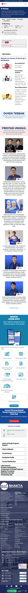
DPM (16, 501)
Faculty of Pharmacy (5, 513)
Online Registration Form (6, 494)
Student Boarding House (20, 495)
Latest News (3, 541)
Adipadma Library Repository (21, 525)
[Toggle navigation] (25, 4)
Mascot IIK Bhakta (4, 536)
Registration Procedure (5, 493)
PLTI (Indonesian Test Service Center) (21, 537)
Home (3, 19)
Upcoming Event (4, 540)
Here (7, 42)
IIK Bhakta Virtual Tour (5, 511)
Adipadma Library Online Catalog (20, 528)
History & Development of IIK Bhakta (7, 526)
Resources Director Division (6, 547)
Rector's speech (4, 528)
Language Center (18, 535)
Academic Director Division (6, 546)
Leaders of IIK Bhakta (5, 535)
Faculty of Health (11, 19)
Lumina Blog (17, 541)
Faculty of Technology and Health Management (11, 519)
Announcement (4, 543)
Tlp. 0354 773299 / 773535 (12, 557)
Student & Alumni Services (20, 533)
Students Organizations (20, 500)
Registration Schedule (5, 497)
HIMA (16, 503)
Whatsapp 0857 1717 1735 (12, 562)
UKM (16, 505)
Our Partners (17, 539)
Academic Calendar (19, 543)
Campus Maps (3, 510)
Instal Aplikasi (14, 405)
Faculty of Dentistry (5, 517)
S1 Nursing (20, 19)
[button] (12, 591)
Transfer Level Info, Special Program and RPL (6, 505)
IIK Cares (16, 545)
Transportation (18, 496)
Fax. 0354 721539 (9, 560)
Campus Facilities (4, 509)
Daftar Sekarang (14, 421)
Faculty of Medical (5, 521)
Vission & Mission (4, 529)
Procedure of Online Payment (7, 496)
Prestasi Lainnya (14, 308)
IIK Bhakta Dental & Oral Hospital (20, 532)
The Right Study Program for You (7, 500)
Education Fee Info (4, 502)
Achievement (3, 534)
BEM (16, 502)
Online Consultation (5, 498)
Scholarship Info (4, 503)
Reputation (3, 530)
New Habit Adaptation (5, 545)
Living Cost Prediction (19, 498)
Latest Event (3, 542)
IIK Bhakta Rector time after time (6, 532)
